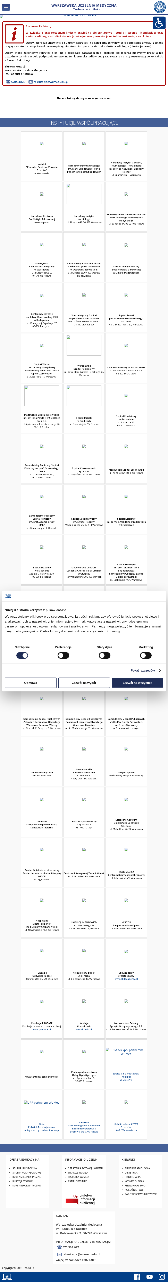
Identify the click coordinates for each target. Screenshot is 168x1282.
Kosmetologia (134, 1181)
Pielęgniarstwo (135, 1185)
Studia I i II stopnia (24, 1168)
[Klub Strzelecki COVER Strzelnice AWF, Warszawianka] (126, 1113)
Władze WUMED (78, 1172)
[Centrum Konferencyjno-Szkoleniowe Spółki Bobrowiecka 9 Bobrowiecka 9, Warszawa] (84, 1113)
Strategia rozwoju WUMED (85, 1168)
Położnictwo (134, 1190)
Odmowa (30, 683)
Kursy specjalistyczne (26, 1177)
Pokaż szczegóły (143, 670)
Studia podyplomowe (26, 1172)
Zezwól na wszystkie (137, 683)
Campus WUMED (77, 1181)
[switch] (63, 655)
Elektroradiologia (137, 1168)
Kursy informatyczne (26, 1185)
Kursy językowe (22, 1181)
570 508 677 (18, 82)
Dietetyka (131, 1172)
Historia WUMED (78, 1177)
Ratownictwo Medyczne (141, 1194)
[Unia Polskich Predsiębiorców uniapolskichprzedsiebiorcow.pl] (41, 1113)
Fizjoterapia (133, 1177)
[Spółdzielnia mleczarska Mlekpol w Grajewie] (126, 1063)
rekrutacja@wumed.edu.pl (51, 82)
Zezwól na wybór (84, 683)
